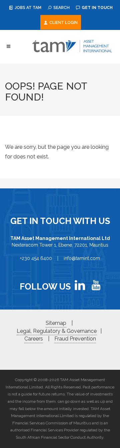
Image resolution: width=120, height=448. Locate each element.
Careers (33, 339)
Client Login (63, 22)
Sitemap (56, 323)
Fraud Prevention (75, 339)
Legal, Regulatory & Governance (57, 331)
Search (61, 7)
